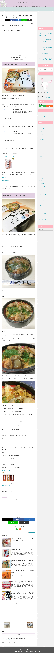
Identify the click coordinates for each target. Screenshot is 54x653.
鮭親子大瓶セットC (6, 470)
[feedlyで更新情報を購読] (17, 529)
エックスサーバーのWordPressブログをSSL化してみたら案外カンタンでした (45, 47)
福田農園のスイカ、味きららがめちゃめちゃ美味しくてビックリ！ (45, 53)
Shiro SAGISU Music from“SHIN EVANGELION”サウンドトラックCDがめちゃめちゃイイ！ (46, 33)
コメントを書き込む (18, 634)
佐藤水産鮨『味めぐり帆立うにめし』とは (19, 57)
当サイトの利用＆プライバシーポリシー (45, 117)
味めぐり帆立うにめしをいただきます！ (18, 59)
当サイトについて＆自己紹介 (44, 97)
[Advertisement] (18, 44)
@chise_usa (48, 92)
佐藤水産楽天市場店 (6, 171)
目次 (17, 55)
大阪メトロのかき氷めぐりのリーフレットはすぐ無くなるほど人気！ (45, 60)
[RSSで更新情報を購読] (20, 529)
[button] (29, 20)
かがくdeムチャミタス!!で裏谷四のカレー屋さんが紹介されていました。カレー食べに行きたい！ (46, 40)
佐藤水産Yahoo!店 (6, 180)
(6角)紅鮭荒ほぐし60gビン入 (8, 156)
